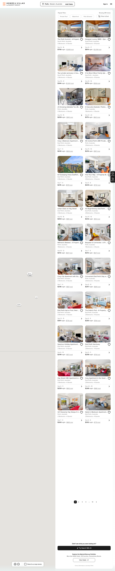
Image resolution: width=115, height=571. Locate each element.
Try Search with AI (85, 548)
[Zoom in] (15, 564)
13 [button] (92, 502)
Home (76, 565)
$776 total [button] (69, 321)
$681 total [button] (69, 219)
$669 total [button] (69, 422)
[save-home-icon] (81, 39)
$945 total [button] (69, 117)
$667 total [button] (69, 287)
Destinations (82, 565)
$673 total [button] (69, 355)
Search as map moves (34, 564)
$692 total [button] (69, 388)
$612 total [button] (97, 219)
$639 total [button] (69, 151)
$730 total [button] (97, 185)
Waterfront (75, 16)
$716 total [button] (97, 355)
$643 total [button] (97, 117)
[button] (96, 502)
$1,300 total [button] (70, 83)
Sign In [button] (105, 4)
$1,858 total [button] (70, 49)
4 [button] (85, 502)
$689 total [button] (97, 287)
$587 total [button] (97, 151)
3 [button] (82, 502)
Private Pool (64, 16)
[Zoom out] (18, 564)
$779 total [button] (97, 422)
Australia (88, 565)
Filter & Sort (105, 16)
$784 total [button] (97, 321)
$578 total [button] (69, 185)
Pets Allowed (88, 16)
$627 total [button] (69, 253)
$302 (29, 274)
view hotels (82, 560)
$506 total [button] (97, 83)
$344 (19, 305)
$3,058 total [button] (97, 49)
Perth (92, 565)
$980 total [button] (97, 388)
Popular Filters (62, 13)
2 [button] (78, 502)
